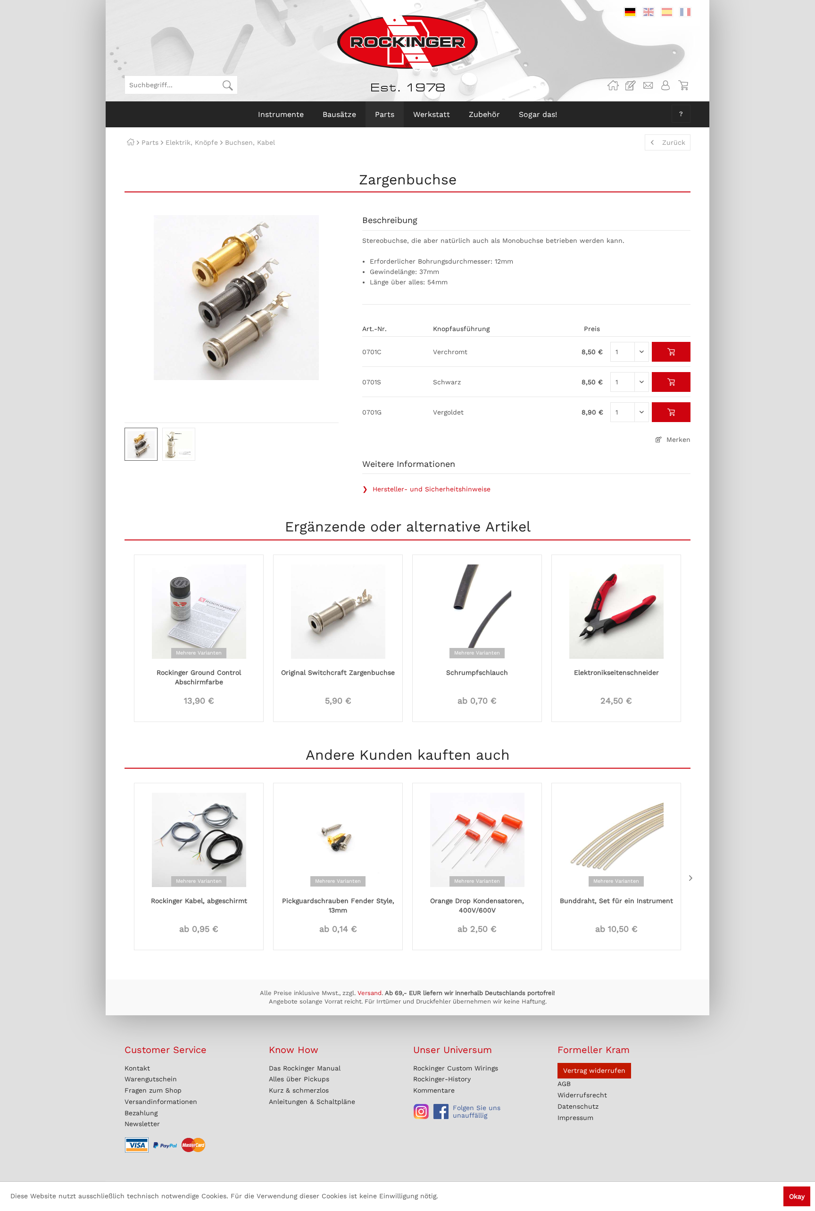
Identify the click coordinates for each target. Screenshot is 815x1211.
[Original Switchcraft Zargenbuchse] (338, 611)
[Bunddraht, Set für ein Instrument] (616, 839)
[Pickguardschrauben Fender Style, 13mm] (338, 839)
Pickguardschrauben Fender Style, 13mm (338, 905)
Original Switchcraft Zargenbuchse (338, 672)
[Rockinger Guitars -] (613, 85)
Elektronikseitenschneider (616, 672)
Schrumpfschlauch (477, 672)
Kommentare (434, 1090)
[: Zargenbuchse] (141, 444)
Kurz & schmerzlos (299, 1090)
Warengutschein (151, 1079)
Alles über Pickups (299, 1079)
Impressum (575, 1117)
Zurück (673, 142)
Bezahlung (141, 1113)
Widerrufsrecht (582, 1095)
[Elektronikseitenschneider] (616, 611)
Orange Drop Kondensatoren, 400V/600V (477, 905)
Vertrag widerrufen (594, 1070)
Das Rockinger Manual (305, 1068)
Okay (797, 1196)
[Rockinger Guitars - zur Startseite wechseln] (407, 42)
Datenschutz (578, 1106)
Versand (370, 992)
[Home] (131, 142)
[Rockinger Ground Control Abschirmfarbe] (198, 611)
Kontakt (137, 1068)
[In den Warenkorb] (671, 352)
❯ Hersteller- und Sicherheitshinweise (426, 489)
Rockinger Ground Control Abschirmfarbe (199, 677)
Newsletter (142, 1124)
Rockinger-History (442, 1079)
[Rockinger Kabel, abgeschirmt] (198, 839)
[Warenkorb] (682, 85)
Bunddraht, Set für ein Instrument (616, 900)
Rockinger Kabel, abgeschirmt (199, 900)
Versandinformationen (161, 1101)
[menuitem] (181, 84)
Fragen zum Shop (153, 1090)
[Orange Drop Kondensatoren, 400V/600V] (477, 839)
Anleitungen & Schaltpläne (312, 1101)
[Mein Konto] (665, 85)
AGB (564, 1083)
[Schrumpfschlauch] (477, 611)
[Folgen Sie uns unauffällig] (421, 1111)
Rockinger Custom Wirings (455, 1068)
